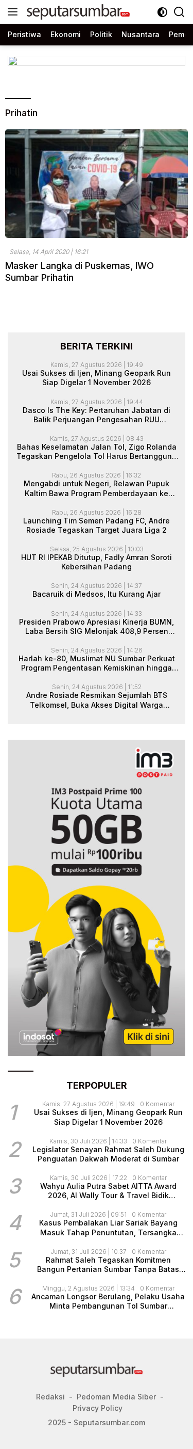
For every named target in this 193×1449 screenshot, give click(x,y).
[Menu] (15, 12)
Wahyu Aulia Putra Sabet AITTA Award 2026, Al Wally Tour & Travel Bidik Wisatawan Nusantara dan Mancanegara (108, 1191)
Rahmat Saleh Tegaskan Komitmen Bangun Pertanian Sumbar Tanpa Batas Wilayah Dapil (108, 1264)
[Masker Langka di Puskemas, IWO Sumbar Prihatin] (96, 183)
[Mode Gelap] (162, 12)
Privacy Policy (97, 1408)
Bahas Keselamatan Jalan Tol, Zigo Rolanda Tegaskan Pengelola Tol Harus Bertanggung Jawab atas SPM (96, 451)
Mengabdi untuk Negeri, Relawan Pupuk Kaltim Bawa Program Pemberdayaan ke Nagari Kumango (96, 488)
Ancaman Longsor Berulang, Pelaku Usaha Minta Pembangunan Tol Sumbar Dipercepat (108, 1301)
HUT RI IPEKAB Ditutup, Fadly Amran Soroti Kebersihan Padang (96, 562)
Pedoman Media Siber (116, 1396)
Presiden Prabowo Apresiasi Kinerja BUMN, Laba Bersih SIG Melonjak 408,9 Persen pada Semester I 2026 (96, 626)
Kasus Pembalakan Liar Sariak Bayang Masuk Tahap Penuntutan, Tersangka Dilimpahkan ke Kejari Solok (108, 1227)
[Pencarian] (179, 12)
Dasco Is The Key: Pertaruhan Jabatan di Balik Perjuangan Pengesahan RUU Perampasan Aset (96, 415)
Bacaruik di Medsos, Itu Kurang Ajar (96, 594)
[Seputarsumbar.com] (77, 11)
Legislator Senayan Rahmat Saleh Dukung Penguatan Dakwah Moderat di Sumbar (108, 1154)
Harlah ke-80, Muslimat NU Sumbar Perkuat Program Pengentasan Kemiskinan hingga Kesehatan (97, 663)
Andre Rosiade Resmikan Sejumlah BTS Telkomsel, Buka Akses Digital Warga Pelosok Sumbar (96, 700)
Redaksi (50, 1396)
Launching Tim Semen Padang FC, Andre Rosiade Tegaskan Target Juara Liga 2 (96, 525)
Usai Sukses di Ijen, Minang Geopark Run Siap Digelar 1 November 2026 (96, 378)
